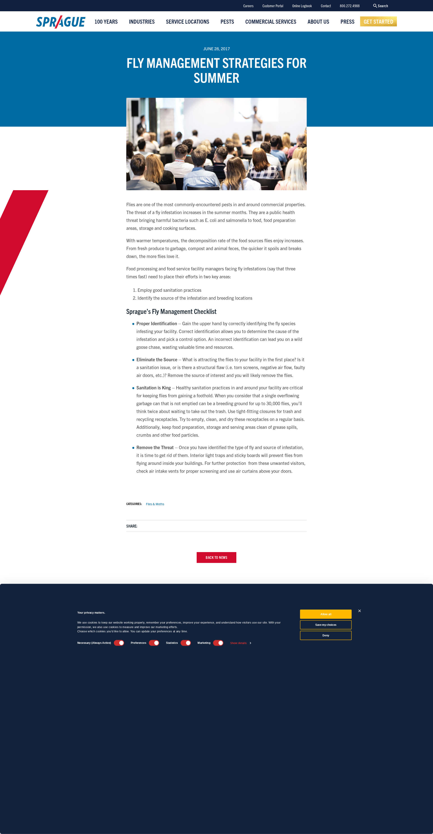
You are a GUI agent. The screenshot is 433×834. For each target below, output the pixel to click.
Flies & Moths (155, 504)
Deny (325, 635)
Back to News (216, 557)
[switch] (154, 643)
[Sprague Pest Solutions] (60, 23)
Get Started (379, 21)
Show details (238, 642)
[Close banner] (359, 611)
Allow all (325, 614)
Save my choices (325, 624)
